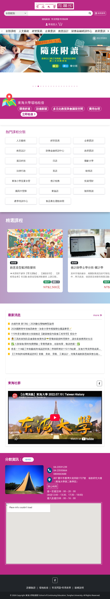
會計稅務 (55, 180)
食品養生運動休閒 (55, 201)
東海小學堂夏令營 (21, 180)
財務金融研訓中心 (55, 150)
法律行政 (21, 170)
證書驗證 (31, 587)
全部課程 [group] (11, 31)
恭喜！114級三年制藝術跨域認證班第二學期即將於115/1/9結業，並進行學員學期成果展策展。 (56, 349)
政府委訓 (89, 150)
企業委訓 (89, 140)
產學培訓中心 (21, 201)
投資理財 (89, 180)
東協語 (55, 191)
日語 (55, 160)
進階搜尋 (101, 13)
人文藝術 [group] (24, 31)
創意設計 (21, 150)
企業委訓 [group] (50, 31)
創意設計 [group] (63, 31)
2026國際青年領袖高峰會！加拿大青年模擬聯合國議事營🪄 (41, 328)
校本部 (28, 459)
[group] (55, 53)
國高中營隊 (21, 191)
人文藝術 (21, 140)
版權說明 (79, 587)
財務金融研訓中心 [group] (81, 31)
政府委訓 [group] (100, 31)
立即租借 (28, 114)
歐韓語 (89, 170)
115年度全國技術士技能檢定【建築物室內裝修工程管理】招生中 (44, 333)
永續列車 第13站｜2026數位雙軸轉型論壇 (32, 323)
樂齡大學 (89, 160)
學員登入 (52, 24)
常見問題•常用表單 (59, 19)
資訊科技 (21, 160)
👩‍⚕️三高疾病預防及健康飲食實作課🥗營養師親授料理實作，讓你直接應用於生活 (52, 338)
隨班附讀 (89, 191)
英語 (55, 170)
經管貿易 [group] (37, 31)
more (96, 315)
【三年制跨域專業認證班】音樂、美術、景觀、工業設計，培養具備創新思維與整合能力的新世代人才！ (56, 354)
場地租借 (46, 19)
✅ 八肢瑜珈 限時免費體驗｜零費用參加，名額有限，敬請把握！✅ (45, 343)
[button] (108, 31)
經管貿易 (55, 140)
